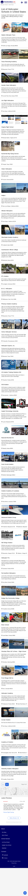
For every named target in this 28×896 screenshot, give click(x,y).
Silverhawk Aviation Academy (9, 237)
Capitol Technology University (9, 411)
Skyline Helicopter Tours (8, 35)
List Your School (6, 842)
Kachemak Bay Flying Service (10, 153)
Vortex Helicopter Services (9, 332)
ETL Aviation (5, 276)
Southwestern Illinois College (9, 249)
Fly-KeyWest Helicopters (8, 573)
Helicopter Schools (4, 4)
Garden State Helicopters (8, 85)
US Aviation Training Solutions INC (11, 372)
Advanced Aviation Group (8, 517)
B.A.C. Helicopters (6, 288)
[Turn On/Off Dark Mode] (21, 2)
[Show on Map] (25, 893)
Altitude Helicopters (7, 210)
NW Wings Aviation (6, 542)
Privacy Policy (14, 863)
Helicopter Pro (5, 558)
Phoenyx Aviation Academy (9, 304)
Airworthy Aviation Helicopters (9, 768)
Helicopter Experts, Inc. (8, 345)
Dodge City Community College (10, 598)
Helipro (3, 195)
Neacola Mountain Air (7, 437)
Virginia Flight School (7, 127)
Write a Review (13, 818)
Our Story (4, 832)
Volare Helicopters (6, 169)
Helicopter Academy (7, 693)
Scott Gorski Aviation (7, 464)
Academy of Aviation (7, 742)
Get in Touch (5, 835)
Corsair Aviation (5, 720)
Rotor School (5, 625)
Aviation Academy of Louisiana (10, 491)
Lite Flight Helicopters (7, 100)
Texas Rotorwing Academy (9, 61)
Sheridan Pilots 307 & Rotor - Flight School (13, 651)
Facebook (5, 855)
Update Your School (6, 845)
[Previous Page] (7, 784)
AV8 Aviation (5, 384)
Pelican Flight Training (8, 813)
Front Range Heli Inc (7, 678)
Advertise (4, 848)
